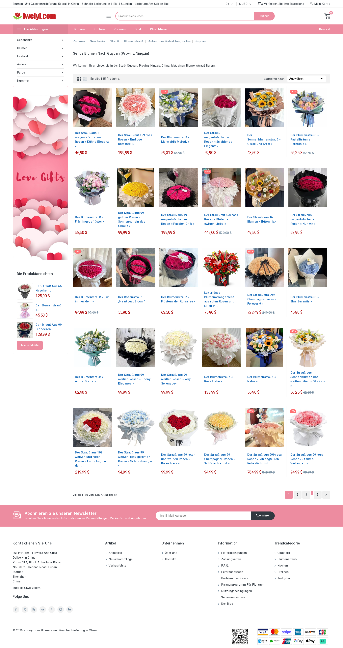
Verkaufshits (117, 565)
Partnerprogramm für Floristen (242, 584)
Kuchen (99, 29)
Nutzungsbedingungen (236, 591)
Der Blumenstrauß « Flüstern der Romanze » (178, 299)
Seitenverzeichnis (232, 597)
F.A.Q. (224, 565)
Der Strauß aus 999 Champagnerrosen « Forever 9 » (262, 299)
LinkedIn (69, 609)
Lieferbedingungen (233, 553)
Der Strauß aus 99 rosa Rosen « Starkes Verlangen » (306, 459)
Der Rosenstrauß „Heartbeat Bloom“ (131, 299)
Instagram (60, 609)
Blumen (79, 29)
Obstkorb (283, 553)
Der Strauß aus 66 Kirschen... (49, 288)
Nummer (40, 80)
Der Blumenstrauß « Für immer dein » (92, 299)
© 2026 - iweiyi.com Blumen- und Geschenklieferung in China (55, 630)
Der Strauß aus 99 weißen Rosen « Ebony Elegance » (134, 379)
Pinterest (51, 609)
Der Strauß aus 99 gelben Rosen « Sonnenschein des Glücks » (131, 219)
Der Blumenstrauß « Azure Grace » (89, 379)
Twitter (25, 609)
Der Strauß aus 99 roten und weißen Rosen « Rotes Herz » (178, 459)
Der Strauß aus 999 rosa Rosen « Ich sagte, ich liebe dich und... (264, 459)
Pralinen (120, 29)
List (85, 79)
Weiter (326, 495)
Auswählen (306, 78)
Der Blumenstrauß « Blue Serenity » (304, 299)
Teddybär (283, 578)
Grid (79, 79)
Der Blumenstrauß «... (49, 307)
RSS (34, 609)
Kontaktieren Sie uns (32, 543)
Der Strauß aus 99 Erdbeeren (49, 327)
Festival (40, 56)
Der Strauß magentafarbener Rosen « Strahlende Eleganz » (218, 139)
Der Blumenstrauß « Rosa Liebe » (218, 379)
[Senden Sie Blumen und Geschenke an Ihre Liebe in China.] (40, 177)
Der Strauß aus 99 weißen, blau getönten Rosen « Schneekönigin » (135, 459)
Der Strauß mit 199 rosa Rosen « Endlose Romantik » (135, 139)
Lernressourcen (231, 572)
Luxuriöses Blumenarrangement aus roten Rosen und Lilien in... (219, 299)
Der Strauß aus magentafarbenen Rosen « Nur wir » (303, 219)
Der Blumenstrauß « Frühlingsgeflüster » (89, 219)
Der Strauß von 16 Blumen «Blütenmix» (261, 219)
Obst (138, 29)
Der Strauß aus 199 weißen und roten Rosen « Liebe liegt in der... (90, 459)
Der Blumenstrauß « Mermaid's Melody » (175, 139)
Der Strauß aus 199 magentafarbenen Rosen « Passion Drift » (177, 219)
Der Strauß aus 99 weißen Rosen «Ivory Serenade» (176, 379)
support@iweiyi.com (26, 588)
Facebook (16, 609)
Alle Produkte (30, 345)
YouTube (43, 609)
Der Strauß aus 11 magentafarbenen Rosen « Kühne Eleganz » (92, 139)
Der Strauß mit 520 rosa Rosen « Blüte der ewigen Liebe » (221, 219)
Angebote (115, 553)
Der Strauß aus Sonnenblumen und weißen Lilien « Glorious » (307, 379)
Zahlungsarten (230, 559)
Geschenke (40, 40)
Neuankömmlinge (120, 559)
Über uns (170, 553)
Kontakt (324, 29)
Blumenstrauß (287, 559)
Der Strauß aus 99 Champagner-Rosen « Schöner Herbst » (219, 459)
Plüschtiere (158, 29)
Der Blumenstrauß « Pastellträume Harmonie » (304, 139)
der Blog (226, 604)
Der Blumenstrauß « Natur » (261, 379)
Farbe (40, 72)
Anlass (40, 64)
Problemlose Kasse (234, 578)
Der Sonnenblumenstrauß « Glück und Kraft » (264, 139)
